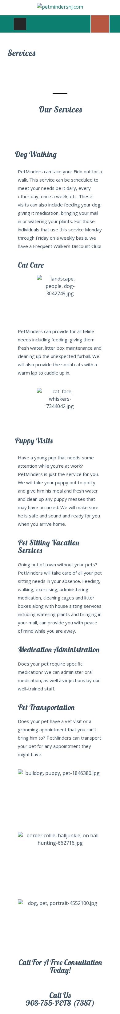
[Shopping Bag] (100, 23)
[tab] (20, 24)
